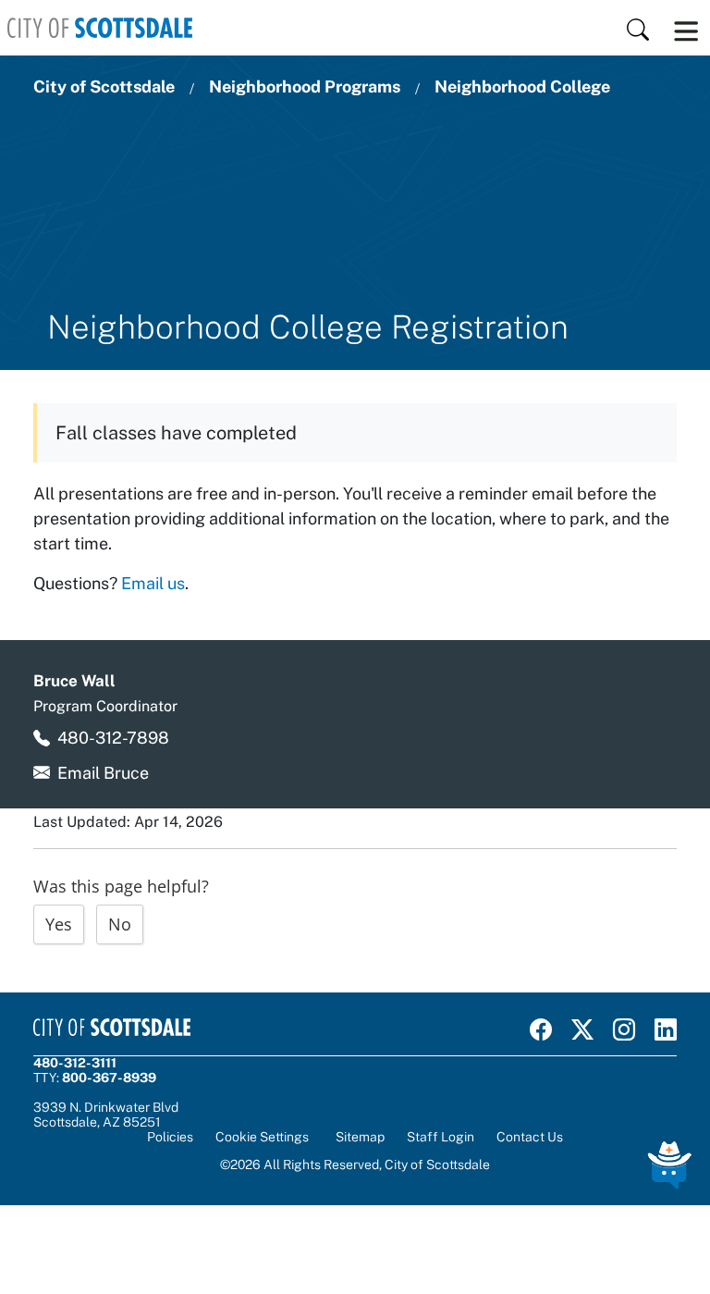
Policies (170, 1136)
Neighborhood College (522, 86)
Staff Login (440, 1136)
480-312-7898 (113, 737)
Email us (153, 583)
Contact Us (529, 1136)
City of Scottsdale (104, 86)
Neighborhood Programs (304, 86)
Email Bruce (103, 773)
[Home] (100, 27)
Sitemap (360, 1136)
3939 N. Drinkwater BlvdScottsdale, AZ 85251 (105, 1114)
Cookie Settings (262, 1137)
